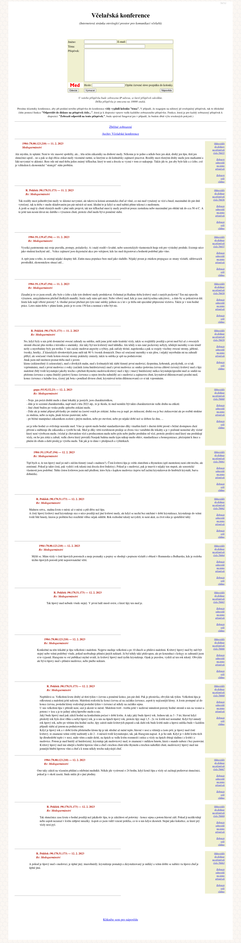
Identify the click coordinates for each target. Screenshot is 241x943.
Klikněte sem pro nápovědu (120, 919)
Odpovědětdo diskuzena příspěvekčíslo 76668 (218, 690)
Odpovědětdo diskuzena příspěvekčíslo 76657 (218, 241)
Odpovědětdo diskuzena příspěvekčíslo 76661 (218, 456)
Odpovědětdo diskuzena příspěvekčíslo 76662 (218, 503)
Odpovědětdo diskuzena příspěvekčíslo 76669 (218, 811)
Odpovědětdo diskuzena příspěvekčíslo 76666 (218, 644)
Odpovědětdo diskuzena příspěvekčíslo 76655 (218, 148)
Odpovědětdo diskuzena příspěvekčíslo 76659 (218, 335)
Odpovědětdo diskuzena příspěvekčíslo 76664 (218, 550)
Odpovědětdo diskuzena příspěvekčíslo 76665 (218, 597)
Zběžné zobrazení (120, 127)
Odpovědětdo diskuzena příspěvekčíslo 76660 (218, 394)
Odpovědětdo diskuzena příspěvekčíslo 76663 (218, 858)
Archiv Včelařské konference (120, 133)
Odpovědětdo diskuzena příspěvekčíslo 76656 (218, 195)
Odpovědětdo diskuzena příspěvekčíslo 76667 (218, 764)
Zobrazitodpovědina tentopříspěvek (220, 164)
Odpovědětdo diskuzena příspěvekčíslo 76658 (218, 288)
